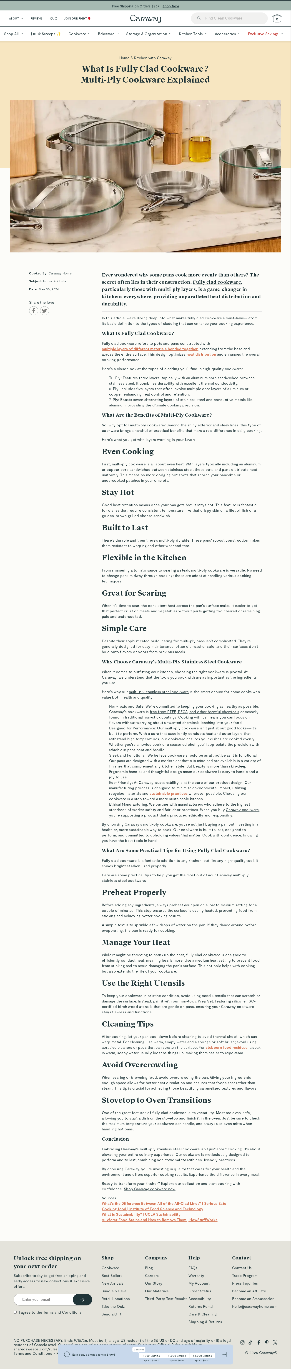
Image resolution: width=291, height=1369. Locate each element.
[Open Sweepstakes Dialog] (67, 1355)
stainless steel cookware (123, 880)
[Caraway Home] (145, 19)
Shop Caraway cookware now (150, 1189)
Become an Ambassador (253, 1298)
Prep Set (205, 1001)
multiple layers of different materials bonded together (150, 349)
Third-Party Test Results (166, 1298)
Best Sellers (112, 1275)
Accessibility (199, 1298)
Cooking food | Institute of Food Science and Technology (152, 1209)
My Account (199, 1283)
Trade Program (245, 1275)
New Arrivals (113, 1283)
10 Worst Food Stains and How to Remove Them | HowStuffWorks (160, 1219)
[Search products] (199, 18)
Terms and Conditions (62, 1312)
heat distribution (201, 354)
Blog (149, 1268)
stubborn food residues (227, 1047)
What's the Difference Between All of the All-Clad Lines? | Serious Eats (164, 1203)
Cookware (110, 1268)
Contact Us (242, 1268)
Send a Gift (111, 1314)
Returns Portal (200, 1306)
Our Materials (157, 1291)
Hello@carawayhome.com (254, 1306)
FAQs (193, 1268)
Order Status (199, 1291)
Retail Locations (116, 1298)
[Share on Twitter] (44, 310)
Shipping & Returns (205, 1322)
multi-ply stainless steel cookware (159, 691)
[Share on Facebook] (33, 310)
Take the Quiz (113, 1306)
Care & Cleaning (202, 1314)
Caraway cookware (242, 809)
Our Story (154, 1283)
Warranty (196, 1275)
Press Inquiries (245, 1283)
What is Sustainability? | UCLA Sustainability (141, 1214)
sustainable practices (169, 793)
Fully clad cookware (217, 282)
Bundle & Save (114, 1291)
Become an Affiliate (249, 1291)
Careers (152, 1275)
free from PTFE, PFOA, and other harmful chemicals (194, 711)
